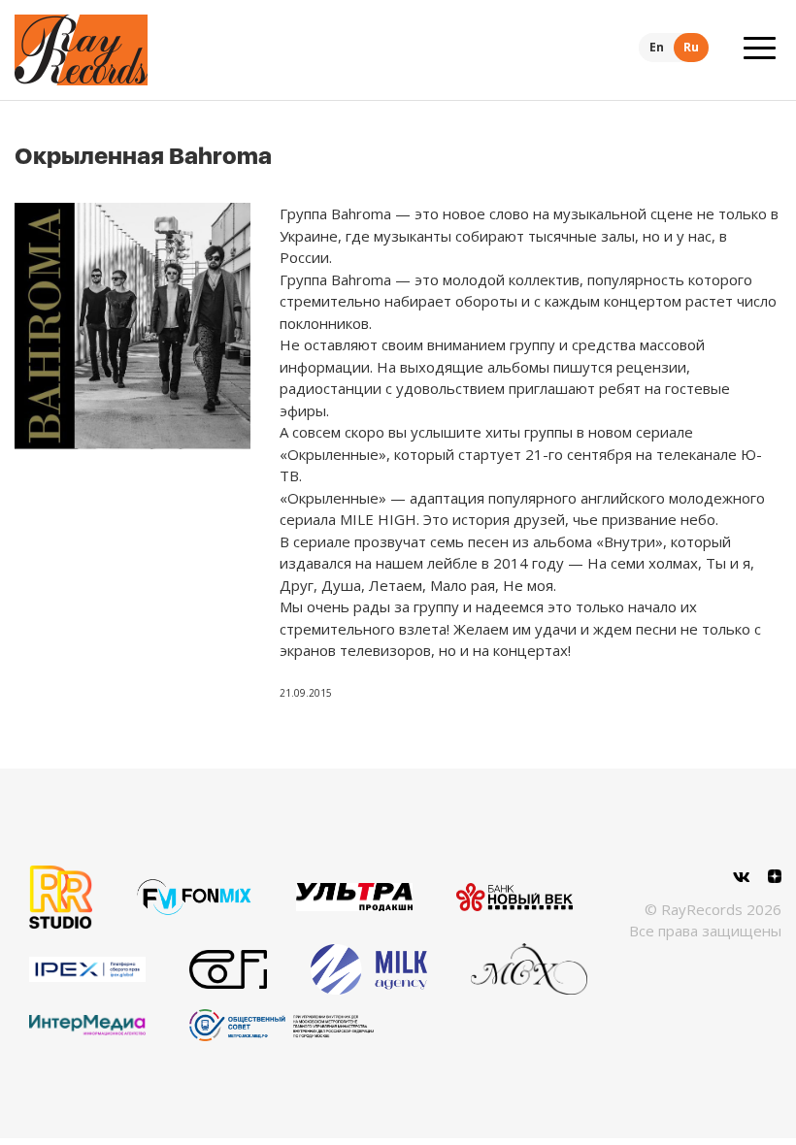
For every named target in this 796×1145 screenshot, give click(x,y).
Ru (691, 47)
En (656, 47)
